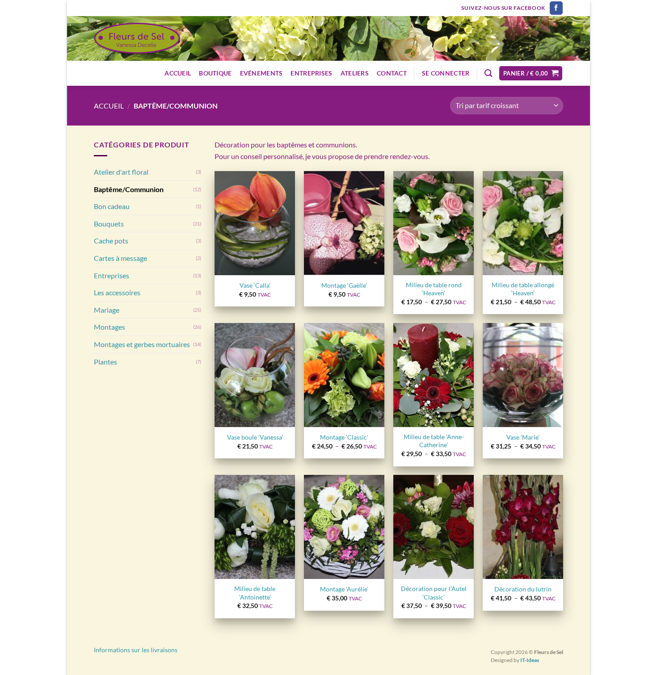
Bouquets (109, 223)
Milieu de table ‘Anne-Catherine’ (434, 441)
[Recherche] (488, 73)
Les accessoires (117, 292)
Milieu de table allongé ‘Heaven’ (523, 289)
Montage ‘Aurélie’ (344, 589)
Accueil (177, 73)
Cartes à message (120, 258)
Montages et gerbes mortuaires (142, 344)
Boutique (215, 73)
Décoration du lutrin (523, 589)
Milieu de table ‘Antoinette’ (254, 593)
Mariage (106, 310)
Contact (392, 73)
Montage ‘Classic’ (344, 437)
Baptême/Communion (129, 189)
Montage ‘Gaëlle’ (344, 285)
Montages (109, 327)
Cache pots (111, 240)
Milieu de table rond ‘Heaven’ (434, 289)
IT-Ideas (529, 660)
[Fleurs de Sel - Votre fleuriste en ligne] (137, 38)
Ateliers (355, 73)
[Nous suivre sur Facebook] (556, 8)
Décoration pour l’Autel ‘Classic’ (434, 593)
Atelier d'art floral (121, 172)
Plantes (105, 361)
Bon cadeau (112, 206)
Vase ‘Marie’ (522, 437)
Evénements (261, 73)
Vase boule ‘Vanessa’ (255, 437)
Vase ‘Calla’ (255, 285)
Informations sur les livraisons (135, 650)
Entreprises (311, 73)
